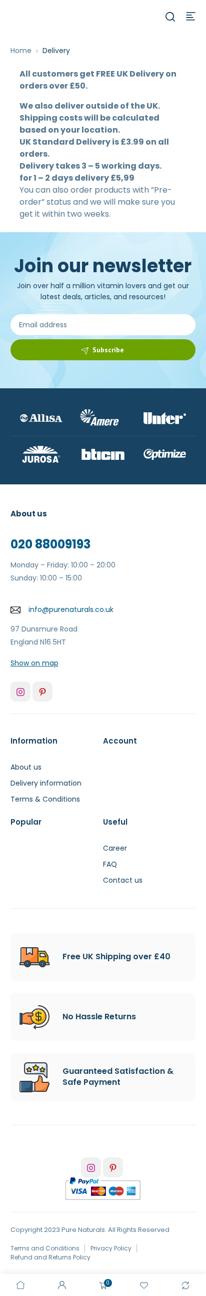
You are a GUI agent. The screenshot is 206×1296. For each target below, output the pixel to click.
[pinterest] (42, 692)
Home (21, 51)
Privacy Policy (111, 1248)
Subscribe (108, 349)
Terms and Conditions (45, 1248)
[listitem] (103, 142)
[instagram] (20, 692)
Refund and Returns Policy (50, 1257)
